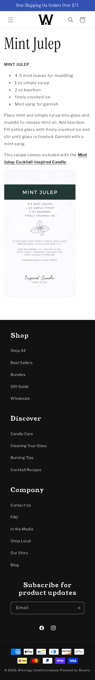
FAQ (14, 517)
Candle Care (22, 433)
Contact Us (21, 505)
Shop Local (21, 541)
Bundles (18, 374)
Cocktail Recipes (26, 469)
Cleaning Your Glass (29, 445)
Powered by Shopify (75, 670)
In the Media (22, 529)
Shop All (18, 350)
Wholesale (20, 398)
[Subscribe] (78, 608)
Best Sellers (21, 362)
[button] (10, 20)
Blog (15, 565)
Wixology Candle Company (38, 670)
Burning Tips (22, 457)
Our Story (19, 552)
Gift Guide (20, 386)
